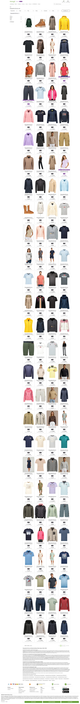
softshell (44, 654)
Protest (39, 670)
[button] (68, 1)
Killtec (47, 670)
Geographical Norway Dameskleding (39, 675)
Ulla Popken (52, 678)
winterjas (36, 650)
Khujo (23, 680)
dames (39, 661)
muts (44, 670)
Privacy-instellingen (21, 691)
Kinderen (11, 16)
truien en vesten (51, 667)
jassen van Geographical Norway (50, 657)
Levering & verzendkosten (33, 688)
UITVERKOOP (12, 21)
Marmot (50, 680)
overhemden (24, 651)
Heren (11, 19)
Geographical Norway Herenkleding (50, 675)
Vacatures (9, 689)
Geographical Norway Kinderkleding (28, 675)
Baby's (41, 689)
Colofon (20, 688)
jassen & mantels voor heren (34, 661)
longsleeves (66, 669)
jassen (48, 651)
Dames (11, 18)
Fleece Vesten (61, 678)
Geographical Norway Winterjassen (28, 678)
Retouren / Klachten (32, 689)
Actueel (53, 688)
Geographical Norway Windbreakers (39, 678)
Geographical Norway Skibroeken (61, 675)
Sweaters (56, 678)
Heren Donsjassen (45, 680)
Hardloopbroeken (66, 678)
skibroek (36, 670)
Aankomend (53, 689)
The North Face (47, 678)
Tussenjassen (27, 680)
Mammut (53, 680)
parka (34, 668)
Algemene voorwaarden (22, 690)
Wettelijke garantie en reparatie (34, 691)
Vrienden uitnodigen (10, 688)
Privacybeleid (20, 689)
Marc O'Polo (40, 680)
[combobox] (61, 4)
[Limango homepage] (12, 1)
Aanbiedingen (42, 688)
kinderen (42, 661)
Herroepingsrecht (32, 690)
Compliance (20, 692)
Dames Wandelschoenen (33, 680)
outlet (49, 651)
